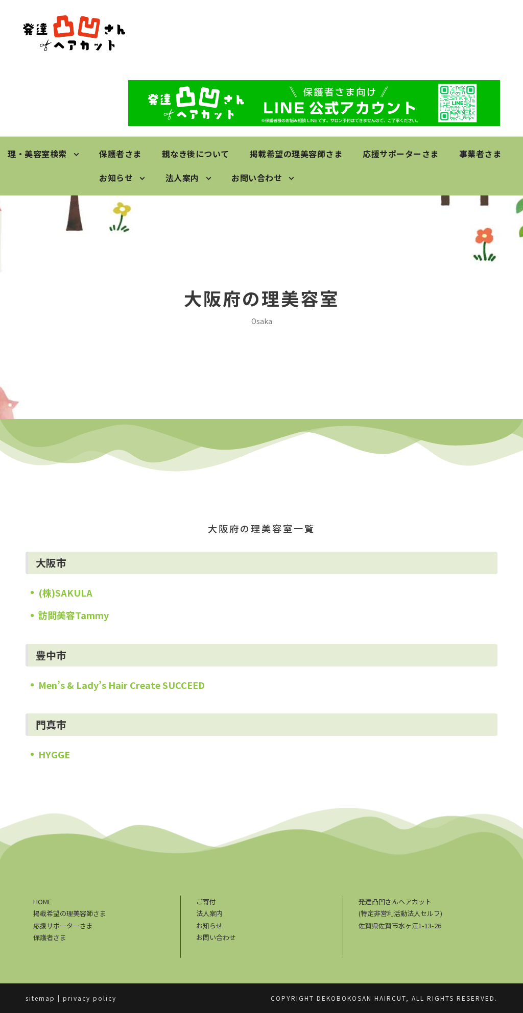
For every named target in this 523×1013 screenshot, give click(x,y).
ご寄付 (206, 901)
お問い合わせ (256, 177)
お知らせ (116, 177)
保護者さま (120, 153)
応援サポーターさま (401, 153)
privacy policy (89, 998)
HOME (42, 901)
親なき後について (195, 153)
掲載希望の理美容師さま (296, 153)
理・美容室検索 (37, 153)
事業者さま (480, 153)
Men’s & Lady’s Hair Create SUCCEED (121, 684)
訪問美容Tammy (73, 615)
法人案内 (182, 177)
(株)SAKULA (65, 592)
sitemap (40, 998)
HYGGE (54, 754)
